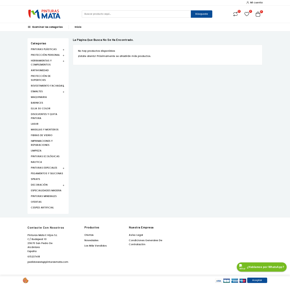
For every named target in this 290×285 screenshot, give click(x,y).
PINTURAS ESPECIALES (44, 168)
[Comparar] (235, 14)
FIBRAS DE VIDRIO (41, 135)
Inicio (78, 27)
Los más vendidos (95, 246)
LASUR (35, 124)
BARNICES (37, 103)
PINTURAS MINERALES (44, 196)
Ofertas (89, 235)
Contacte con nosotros (46, 227)
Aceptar (257, 280)
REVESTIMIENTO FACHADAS (47, 86)
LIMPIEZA (36, 151)
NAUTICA (36, 162)
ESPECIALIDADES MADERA (46, 190)
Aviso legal (136, 235)
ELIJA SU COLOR (40, 108)
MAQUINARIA (39, 97)
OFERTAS (36, 202)
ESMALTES (37, 91)
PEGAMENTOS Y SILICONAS (47, 173)
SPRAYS (35, 179)
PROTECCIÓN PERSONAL (45, 55)
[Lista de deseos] (247, 14)
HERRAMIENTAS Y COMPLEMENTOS (41, 63)
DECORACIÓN (39, 185)
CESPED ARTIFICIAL (42, 208)
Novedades (91, 240)
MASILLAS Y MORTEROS (45, 130)
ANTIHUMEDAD (40, 70)
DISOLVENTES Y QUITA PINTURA (44, 116)
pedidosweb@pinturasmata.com (48, 262)
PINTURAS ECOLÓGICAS (45, 156)
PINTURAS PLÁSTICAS (44, 49)
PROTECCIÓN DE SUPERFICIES (41, 78)
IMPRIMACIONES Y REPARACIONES (42, 143)
